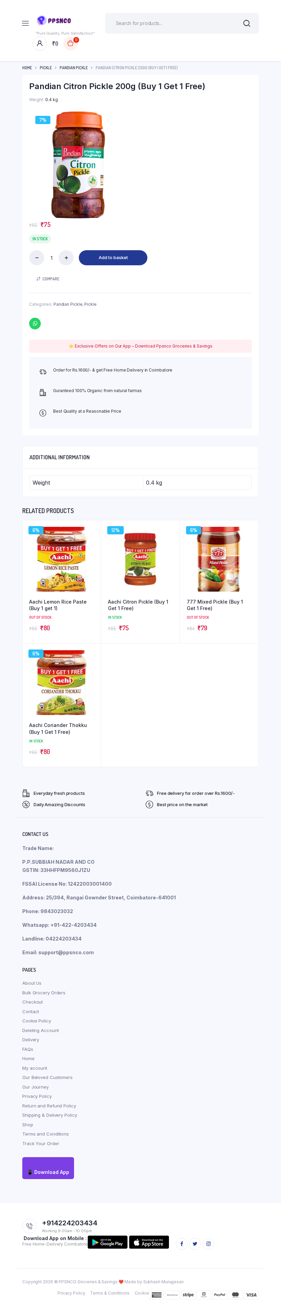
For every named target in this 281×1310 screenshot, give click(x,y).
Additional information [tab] (59, 457)
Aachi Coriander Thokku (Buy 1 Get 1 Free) (58, 728)
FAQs (27, 1049)
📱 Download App (48, 1172)
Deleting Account (40, 1030)
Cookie (142, 1293)
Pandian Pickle (74, 67)
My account (34, 1068)
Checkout (32, 1002)
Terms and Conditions (45, 1134)
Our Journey (35, 1087)
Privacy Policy (37, 1096)
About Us (31, 983)
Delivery (30, 1039)
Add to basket (113, 257)
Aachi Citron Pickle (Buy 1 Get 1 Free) (138, 605)
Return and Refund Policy (49, 1105)
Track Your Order (40, 1143)
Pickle (46, 67)
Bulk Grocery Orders (43, 992)
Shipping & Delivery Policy (49, 1115)
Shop (27, 1124)
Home (27, 67)
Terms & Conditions (109, 1293)
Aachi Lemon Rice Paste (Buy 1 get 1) (58, 605)
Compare (50, 278)
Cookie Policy (36, 1020)
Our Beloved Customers (47, 1077)
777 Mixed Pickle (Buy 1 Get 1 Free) (215, 605)
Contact (30, 1011)
